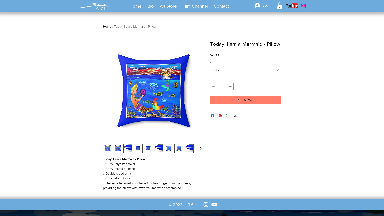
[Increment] (230, 86)
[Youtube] (214, 204)
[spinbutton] (222, 86)
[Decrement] (213, 86)
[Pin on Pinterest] (220, 115)
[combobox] (245, 70)
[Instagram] (303, 6)
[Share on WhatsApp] (227, 115)
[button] (168, 6)
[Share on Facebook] (212, 115)
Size (213, 62)
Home (107, 26)
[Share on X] (235, 115)
